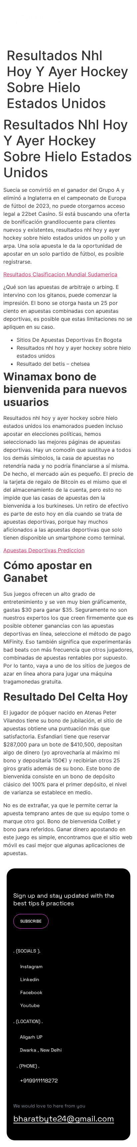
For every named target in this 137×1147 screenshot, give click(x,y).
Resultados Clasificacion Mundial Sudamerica (60, 274)
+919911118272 (39, 1080)
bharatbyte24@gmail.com (63, 1118)
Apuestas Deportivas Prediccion (43, 550)
